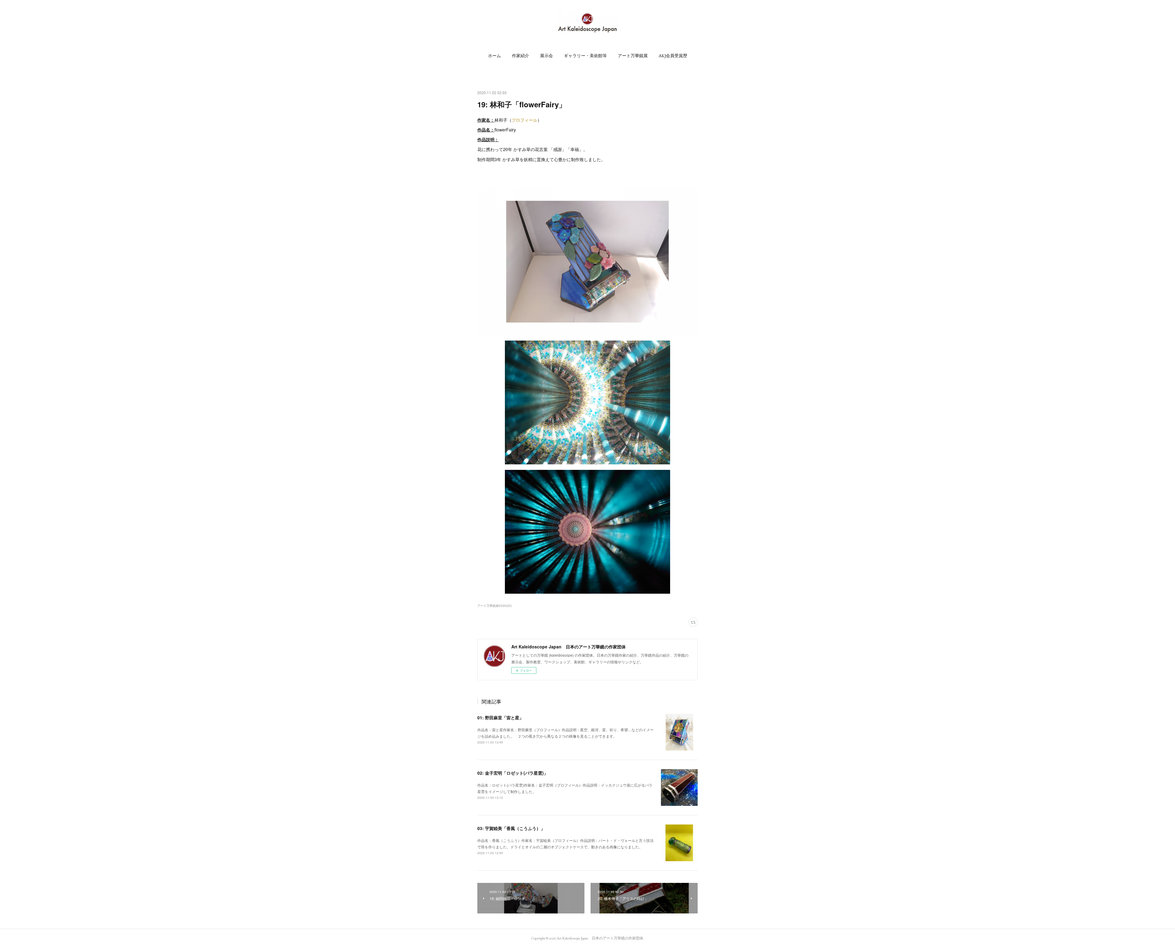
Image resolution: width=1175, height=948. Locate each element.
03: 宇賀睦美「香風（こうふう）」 (511, 828)
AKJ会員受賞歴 (673, 55)
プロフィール (524, 120)
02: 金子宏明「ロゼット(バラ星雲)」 (512, 773)
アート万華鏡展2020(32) (494, 605)
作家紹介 (520, 55)
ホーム (494, 55)
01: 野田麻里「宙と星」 (500, 717)
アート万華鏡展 (633, 55)
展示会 (546, 55)
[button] (494, 55)
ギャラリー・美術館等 (585, 55)
